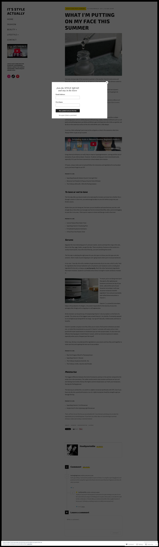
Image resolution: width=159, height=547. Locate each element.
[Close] (106, 82)
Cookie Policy (29, 544)
